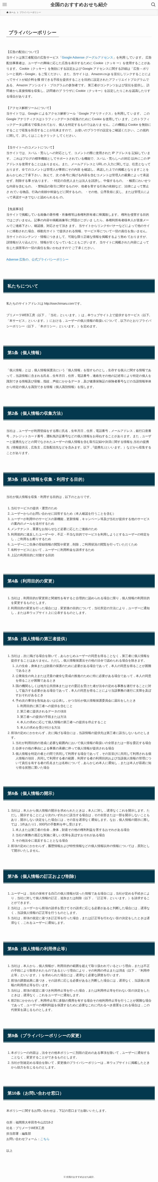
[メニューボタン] (4, 4)
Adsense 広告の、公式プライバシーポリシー (37, 259)
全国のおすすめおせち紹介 (79, 4)
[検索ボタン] (153, 4)
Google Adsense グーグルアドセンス (87, 57)
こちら (45, 1139)
